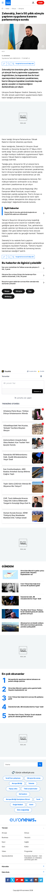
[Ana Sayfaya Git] (8, 2)
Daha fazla (5, 872)
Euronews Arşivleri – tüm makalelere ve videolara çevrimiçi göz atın (33, 858)
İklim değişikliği (23, 810)
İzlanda (31, 783)
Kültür (26, 847)
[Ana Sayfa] (2, 8)
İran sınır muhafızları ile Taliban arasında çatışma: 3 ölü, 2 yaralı (20, 268)
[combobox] (23, 764)
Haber (7, 8)
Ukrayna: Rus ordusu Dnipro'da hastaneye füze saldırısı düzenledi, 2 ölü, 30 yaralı (19, 275)
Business (5, 837)
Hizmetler (5, 866)
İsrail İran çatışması (13, 778)
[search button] (40, 764)
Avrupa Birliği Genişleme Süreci (18, 799)
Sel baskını (23, 794)
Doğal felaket (18, 805)
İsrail (38, 799)
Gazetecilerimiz (7, 856)
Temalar (5, 828)
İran (30, 291)
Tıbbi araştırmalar (30, 789)
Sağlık (26, 842)
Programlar (28, 851)
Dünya (14, 8)
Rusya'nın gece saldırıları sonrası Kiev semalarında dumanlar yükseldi (20, 282)
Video (4, 851)
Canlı (40, 3)
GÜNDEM (8, 566)
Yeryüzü (27, 837)
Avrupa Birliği (17, 783)
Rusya (7, 291)
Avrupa (4, 833)
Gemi (31, 805)
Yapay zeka (13, 789)
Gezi (3, 847)
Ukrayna (21, 8)
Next (3, 842)
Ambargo (8, 296)
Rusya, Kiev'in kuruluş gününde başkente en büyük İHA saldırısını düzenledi (20, 213)
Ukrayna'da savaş (33, 778)
